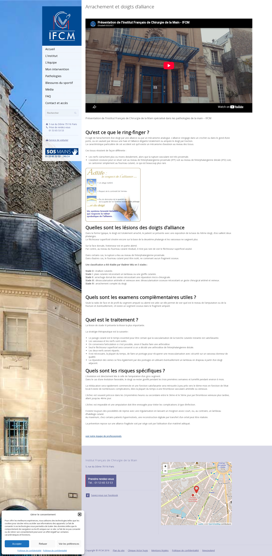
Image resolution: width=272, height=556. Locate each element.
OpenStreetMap (214, 524)
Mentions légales (160, 550)
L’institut (51, 56)
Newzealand (208, 550)
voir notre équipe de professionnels (103, 436)
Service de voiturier (58, 140)
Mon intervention (57, 69)
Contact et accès (56, 103)
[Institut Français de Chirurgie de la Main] (62, 25)
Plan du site (119, 550)
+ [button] (165, 466)
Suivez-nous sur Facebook (104, 495)
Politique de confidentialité (29, 550)
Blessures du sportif (59, 83)
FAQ (48, 96)
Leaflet (200, 524)
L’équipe (51, 62)
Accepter (17, 543)
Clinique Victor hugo (138, 550)
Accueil (50, 49)
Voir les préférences (69, 543)
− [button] (165, 471)
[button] (79, 514)
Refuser (43, 543)
